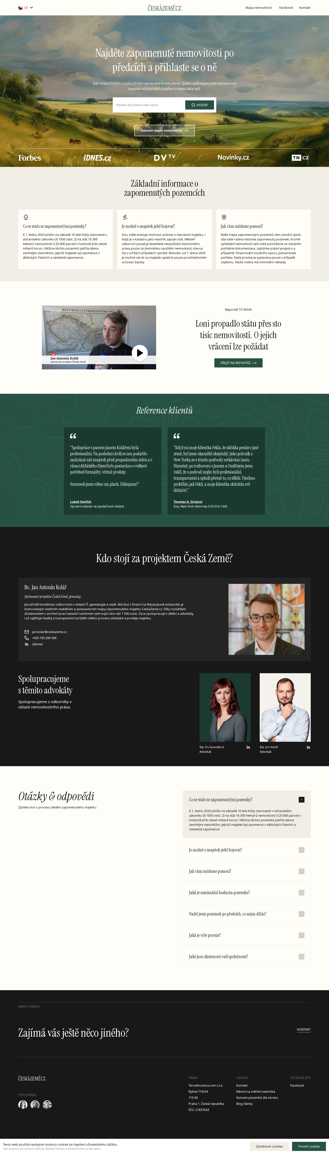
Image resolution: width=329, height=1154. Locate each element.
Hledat (202, 105)
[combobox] (164, 105)
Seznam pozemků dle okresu (257, 1098)
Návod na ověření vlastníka (255, 1091)
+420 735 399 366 (44, 638)
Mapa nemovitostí (259, 8)
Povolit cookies (309, 1146)
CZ (26, 7)
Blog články (244, 1104)
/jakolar (37, 644)
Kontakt (305, 8)
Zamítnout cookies (269, 1146)
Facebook (286, 8)
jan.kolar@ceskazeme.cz (49, 632)
